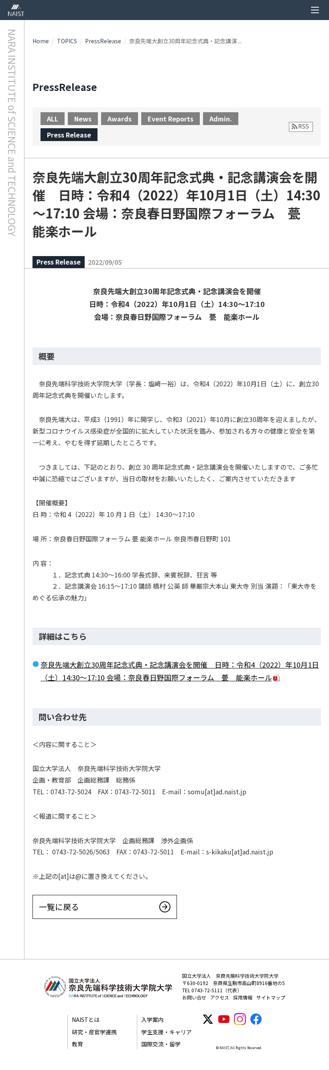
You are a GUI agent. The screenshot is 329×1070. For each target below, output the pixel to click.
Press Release (69, 134)
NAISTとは (86, 1019)
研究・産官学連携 (94, 1032)
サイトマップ (270, 997)
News (82, 118)
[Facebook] (256, 1019)
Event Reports (170, 118)
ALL (52, 118)
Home (40, 41)
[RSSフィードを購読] (301, 127)
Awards (120, 118)
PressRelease (103, 41)
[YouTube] (224, 1019)
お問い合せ (194, 997)
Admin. (220, 118)
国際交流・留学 (161, 1044)
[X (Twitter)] (208, 1019)
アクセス (219, 997)
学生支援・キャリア (166, 1032)
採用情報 (242, 997)
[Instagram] (240, 1019)
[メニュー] (315, 10)
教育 (77, 1044)
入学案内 (152, 1019)
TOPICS (67, 41)
